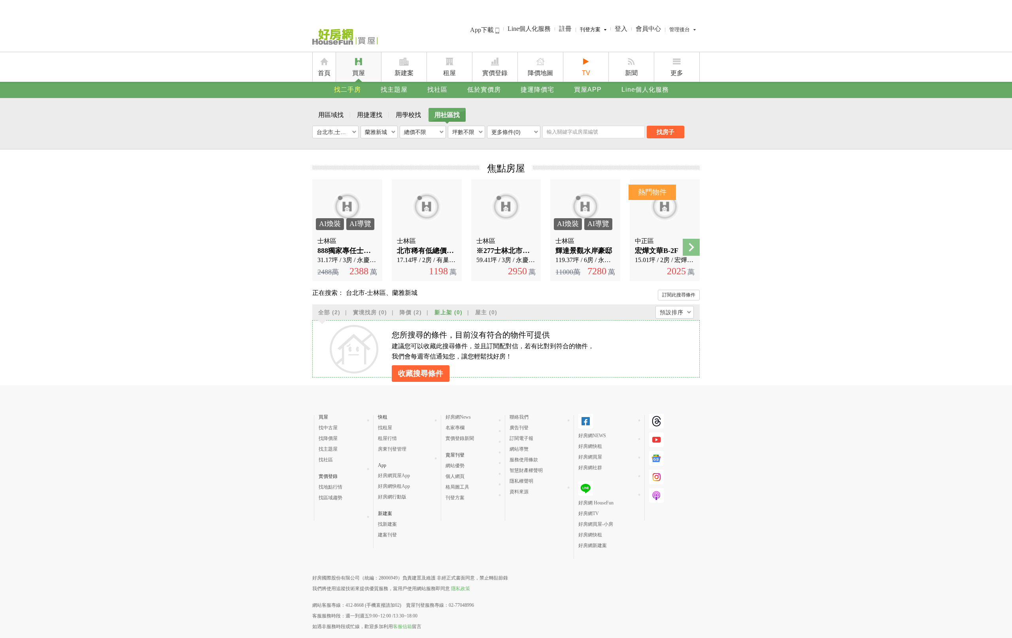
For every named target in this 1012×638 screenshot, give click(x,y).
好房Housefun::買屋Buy (345, 38)
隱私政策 (460, 588)
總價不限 (415, 132)
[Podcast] (656, 495)
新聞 (631, 73)
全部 (329, 312)
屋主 (486, 312)
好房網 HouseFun (596, 503)
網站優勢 (455, 465)
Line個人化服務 (529, 28)
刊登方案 (590, 29)
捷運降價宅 (537, 89)
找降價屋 (328, 438)
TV (586, 73)
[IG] (656, 477)
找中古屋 (328, 427)
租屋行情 (387, 438)
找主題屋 (394, 89)
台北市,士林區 (334, 132)
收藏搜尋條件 (420, 373)
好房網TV (588, 513)
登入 (621, 28)
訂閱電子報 (521, 438)
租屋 (449, 73)
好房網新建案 (592, 545)
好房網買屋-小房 (595, 524)
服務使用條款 (524, 459)
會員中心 (648, 28)
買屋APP (588, 89)
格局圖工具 (457, 487)
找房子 (665, 131)
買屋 (358, 73)
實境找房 (370, 312)
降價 (411, 312)
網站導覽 (519, 449)
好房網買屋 (590, 457)
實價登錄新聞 (460, 438)
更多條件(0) (506, 132)
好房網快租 (590, 446)
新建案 (404, 73)
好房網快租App (394, 486)
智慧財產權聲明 (526, 470)
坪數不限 (463, 132)
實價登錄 (495, 73)
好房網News (458, 417)
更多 (676, 73)
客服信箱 (402, 626)
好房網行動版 (392, 497)
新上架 (448, 312)
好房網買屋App (394, 475)
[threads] (656, 421)
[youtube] (656, 439)
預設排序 (671, 312)
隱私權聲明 (521, 481)
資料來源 (519, 492)
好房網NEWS (592, 435)
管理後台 (679, 29)
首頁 (324, 73)
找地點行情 (330, 487)
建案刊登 (387, 535)
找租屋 (385, 427)
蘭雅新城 (376, 132)
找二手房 (347, 89)
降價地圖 (540, 73)
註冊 (565, 28)
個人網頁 (455, 476)
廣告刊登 (519, 427)
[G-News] (656, 458)
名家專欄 (455, 427)
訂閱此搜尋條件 (678, 295)
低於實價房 (484, 89)
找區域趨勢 (330, 497)
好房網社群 (590, 467)
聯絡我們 (519, 417)
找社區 (437, 89)
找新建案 (387, 524)
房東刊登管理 (392, 449)
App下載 (482, 29)
